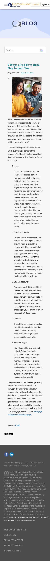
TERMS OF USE (12, 550)
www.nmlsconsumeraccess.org (20, 520)
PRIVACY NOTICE (13, 540)
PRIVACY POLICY (13, 545)
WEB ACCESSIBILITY (15, 529)
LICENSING (10, 534)
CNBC (17, 426)
